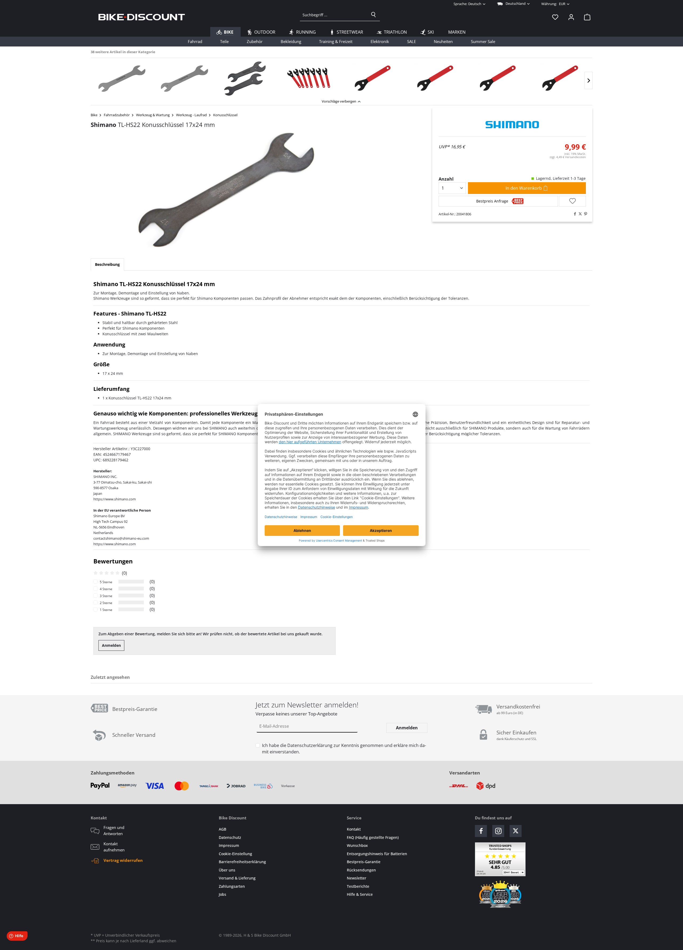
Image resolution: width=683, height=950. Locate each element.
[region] (341, 77)
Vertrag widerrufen (123, 860)
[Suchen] (373, 15)
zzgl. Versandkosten (568, 157)
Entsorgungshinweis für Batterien (377, 853)
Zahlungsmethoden (112, 773)
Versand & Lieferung (237, 878)
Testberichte (358, 886)
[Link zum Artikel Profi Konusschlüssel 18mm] (434, 78)
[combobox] (333, 15)
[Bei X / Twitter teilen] (579, 214)
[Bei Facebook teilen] (573, 214)
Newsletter (356, 878)
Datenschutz (230, 837)
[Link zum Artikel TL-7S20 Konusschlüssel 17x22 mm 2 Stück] (247, 78)
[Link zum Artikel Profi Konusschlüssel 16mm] (559, 78)
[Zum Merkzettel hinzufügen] (572, 201)
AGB (222, 829)
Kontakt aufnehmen (114, 846)
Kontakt (354, 829)
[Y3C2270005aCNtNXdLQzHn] (226, 190)
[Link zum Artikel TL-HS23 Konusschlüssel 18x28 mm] (121, 78)
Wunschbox (357, 845)
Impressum (229, 845)
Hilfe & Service (360, 894)
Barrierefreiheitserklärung (242, 861)
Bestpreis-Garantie (363, 861)
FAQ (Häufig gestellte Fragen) (373, 837)
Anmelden (111, 645)
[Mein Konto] (571, 17)
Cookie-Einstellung (235, 853)
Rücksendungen (361, 870)
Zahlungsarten (232, 886)
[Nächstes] (589, 80)
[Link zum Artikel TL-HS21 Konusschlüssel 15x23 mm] (184, 78)
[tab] (107, 264)
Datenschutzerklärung (309, 745)
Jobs (222, 894)
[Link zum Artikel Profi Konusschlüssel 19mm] (371, 78)
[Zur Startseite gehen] (141, 16)
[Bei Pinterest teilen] (584, 214)
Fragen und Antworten (114, 830)
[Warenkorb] (586, 17)
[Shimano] (512, 124)
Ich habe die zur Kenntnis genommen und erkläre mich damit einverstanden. (344, 748)
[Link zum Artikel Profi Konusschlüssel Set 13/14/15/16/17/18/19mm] (309, 78)
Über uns (227, 870)
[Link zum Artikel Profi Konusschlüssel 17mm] (497, 78)
